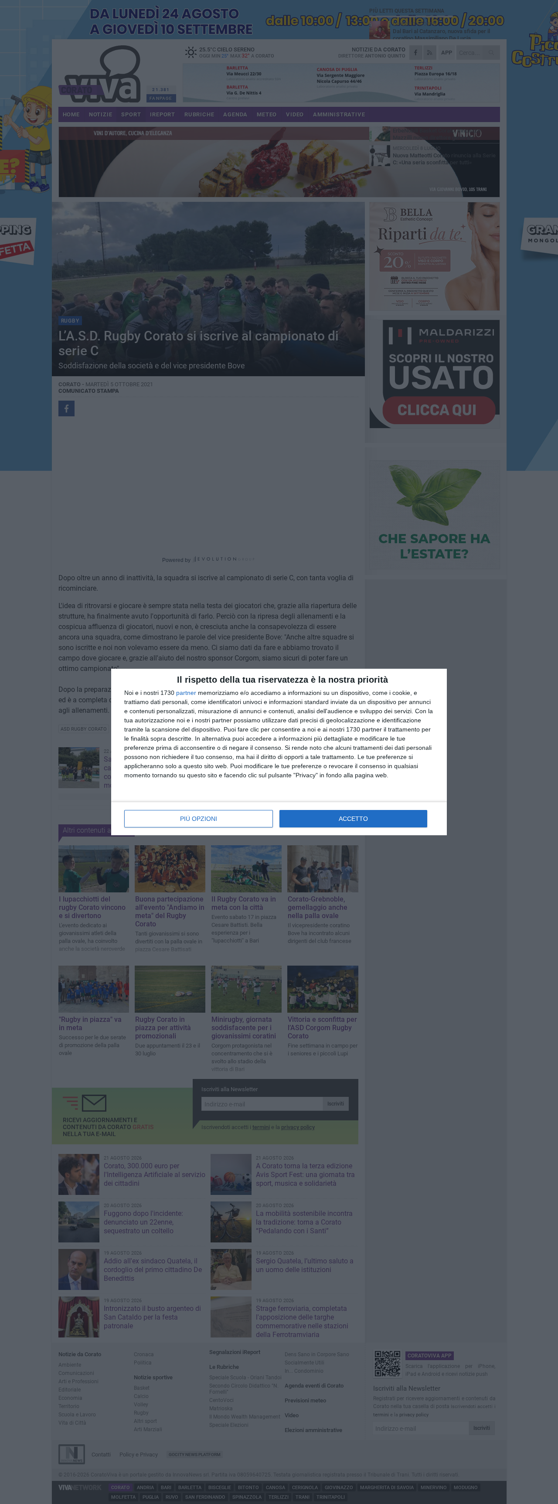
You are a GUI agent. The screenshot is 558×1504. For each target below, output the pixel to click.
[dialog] (279, 752)
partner (186, 693)
